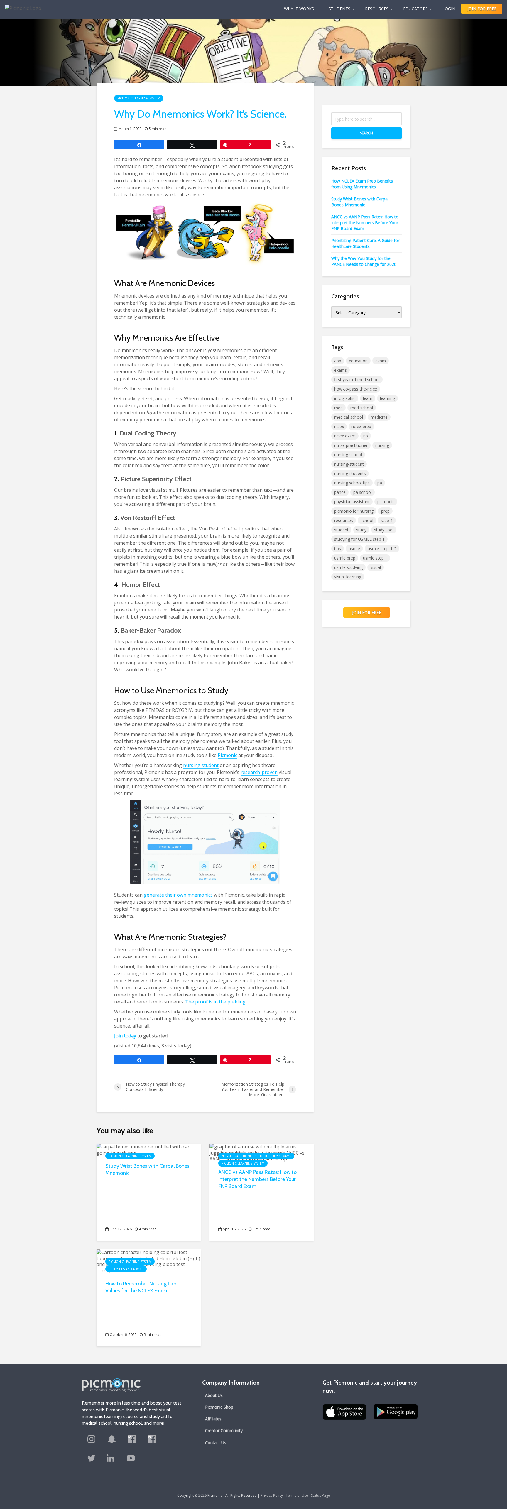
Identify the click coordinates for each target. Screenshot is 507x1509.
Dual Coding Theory (147, 433)
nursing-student (349, 464)
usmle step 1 (375, 558)
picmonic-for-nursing (354, 511)
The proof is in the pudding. (215, 1001)
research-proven (259, 772)
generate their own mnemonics (178, 895)
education (358, 361)
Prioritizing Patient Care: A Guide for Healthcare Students (365, 243)
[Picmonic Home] (20, 5)
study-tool (383, 530)
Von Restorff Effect (147, 518)
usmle (354, 548)
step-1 (387, 520)
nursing (382, 445)
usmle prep (344, 558)
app (337, 361)
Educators (415, 8)
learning (387, 398)
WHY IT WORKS (299, 8)
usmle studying (348, 567)
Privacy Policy (272, 1495)
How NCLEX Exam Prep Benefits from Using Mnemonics (362, 184)
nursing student (201, 765)
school (367, 520)
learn (367, 398)
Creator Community (224, 1430)
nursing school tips (352, 483)
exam (380, 361)
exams (340, 370)
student (341, 530)
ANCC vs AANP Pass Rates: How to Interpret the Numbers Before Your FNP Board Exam (257, 1179)
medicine (379, 417)
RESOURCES (376, 8)
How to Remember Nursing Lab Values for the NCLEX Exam (140, 1287)
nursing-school (348, 454)
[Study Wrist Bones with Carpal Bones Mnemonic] (149, 1149)
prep (385, 511)
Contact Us (215, 1442)
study (361, 530)
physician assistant (352, 501)
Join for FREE (366, 612)
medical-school (348, 417)
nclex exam (345, 436)
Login (448, 8)
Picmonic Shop (219, 1407)
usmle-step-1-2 (382, 548)
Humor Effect (140, 585)
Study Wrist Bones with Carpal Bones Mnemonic (147, 1169)
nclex (339, 426)
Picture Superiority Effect (156, 479)
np (365, 436)
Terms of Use (297, 1495)
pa (379, 483)
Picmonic (227, 755)
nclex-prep (361, 426)
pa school (362, 492)
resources (343, 520)
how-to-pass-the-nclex (355, 389)
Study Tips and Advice (126, 1269)
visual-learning (347, 576)
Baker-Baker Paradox (151, 630)
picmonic (385, 501)
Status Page (320, 1495)
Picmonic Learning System (138, 98)
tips (337, 548)
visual (375, 567)
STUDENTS (339, 8)
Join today (125, 1036)
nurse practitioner (351, 445)
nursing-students (350, 473)
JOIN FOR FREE (481, 8)
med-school (361, 407)
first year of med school (357, 379)
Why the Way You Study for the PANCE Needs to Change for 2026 (363, 261)
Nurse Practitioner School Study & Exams (256, 1156)
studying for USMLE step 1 (359, 539)
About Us (214, 1395)
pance (340, 492)
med (338, 407)
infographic (344, 398)
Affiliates (213, 1419)
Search (366, 133)
